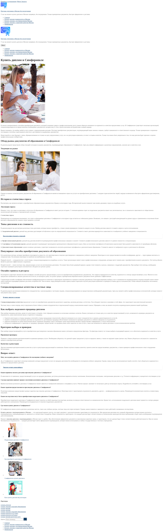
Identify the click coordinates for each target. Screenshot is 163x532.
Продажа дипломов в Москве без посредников (16, 11)
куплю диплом (5, 508)
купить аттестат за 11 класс (9, 513)
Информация (9, 529)
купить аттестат (6, 505)
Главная (7, 523)
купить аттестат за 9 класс (9, 515)
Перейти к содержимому (9, 1)
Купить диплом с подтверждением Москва (18, 526)
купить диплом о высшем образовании (13, 506)
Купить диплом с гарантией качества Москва (19, 528)
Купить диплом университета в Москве (17, 524)
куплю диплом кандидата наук (11, 517)
